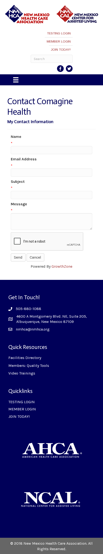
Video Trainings (21, 373)
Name (16, 136)
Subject (18, 181)
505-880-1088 (28, 308)
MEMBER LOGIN (59, 41)
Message (19, 204)
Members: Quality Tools (28, 365)
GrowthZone (62, 266)
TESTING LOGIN (59, 33)
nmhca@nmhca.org (33, 329)
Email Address (24, 159)
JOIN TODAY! (61, 49)
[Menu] (16, 79)
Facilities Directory (24, 357)
